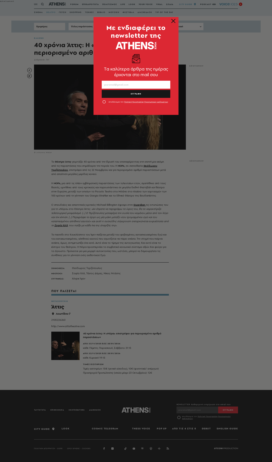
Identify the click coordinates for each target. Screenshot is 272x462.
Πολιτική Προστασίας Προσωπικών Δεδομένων (146, 102)
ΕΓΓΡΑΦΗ (136, 93)
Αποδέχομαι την (138, 102)
